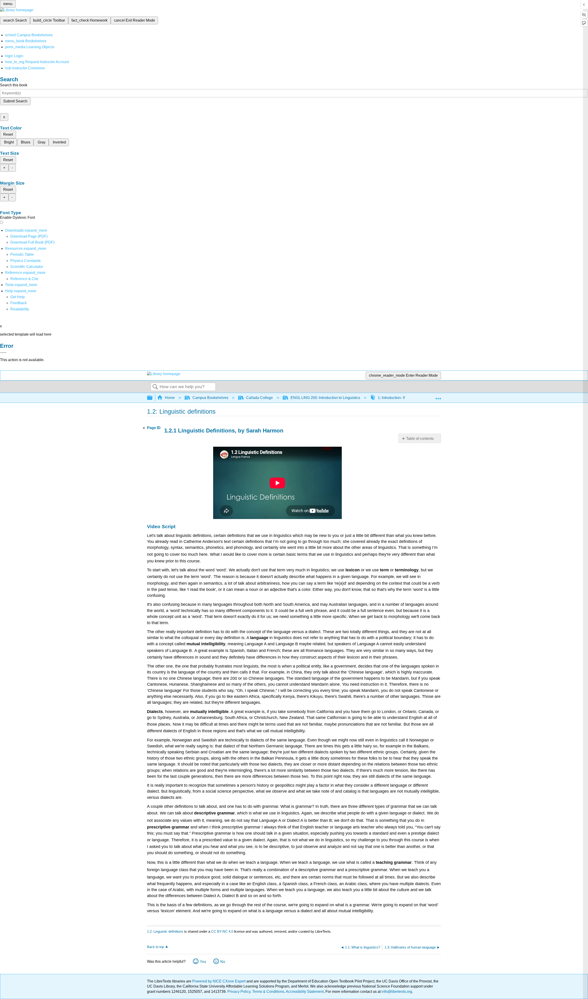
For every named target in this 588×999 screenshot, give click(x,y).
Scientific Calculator (26, 267)
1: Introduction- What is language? (405, 398)
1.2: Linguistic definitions (165, 931)
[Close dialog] (3, 352)
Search (155, 387)
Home (170, 398)
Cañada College (259, 398)
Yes (203, 962)
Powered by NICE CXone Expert (219, 981)
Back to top (155, 947)
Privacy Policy (238, 991)
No (222, 962)
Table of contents (420, 439)
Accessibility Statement (305, 991)
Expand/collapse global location (438, 396)
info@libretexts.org (396, 991)
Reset (8, 134)
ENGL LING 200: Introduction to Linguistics (325, 398)
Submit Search (15, 101)
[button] (18, 303)
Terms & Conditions (268, 991)
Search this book (13, 85)
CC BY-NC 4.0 (222, 931)
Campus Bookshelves (210, 398)
